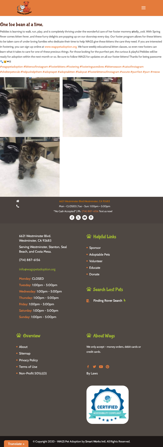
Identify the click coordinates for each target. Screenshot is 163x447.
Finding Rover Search (107, 300)
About (23, 347)
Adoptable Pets (99, 254)
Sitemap (24, 353)
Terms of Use (28, 367)
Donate (94, 274)
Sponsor (95, 248)
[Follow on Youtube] (84, 217)
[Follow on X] (78, 217)
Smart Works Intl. (95, 441)
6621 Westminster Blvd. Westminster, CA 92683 (35, 238)
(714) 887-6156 (90, 211)
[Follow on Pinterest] (91, 217)
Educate (94, 268)
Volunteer (95, 261)
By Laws (92, 373)
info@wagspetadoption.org (37, 269)
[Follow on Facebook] (72, 217)
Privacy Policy (28, 360)
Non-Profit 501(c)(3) (33, 373)
